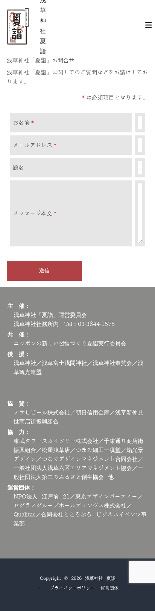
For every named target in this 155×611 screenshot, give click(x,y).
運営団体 (109, 588)
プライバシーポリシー (72, 588)
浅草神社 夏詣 (100, 578)
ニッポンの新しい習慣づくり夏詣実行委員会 (70, 344)
